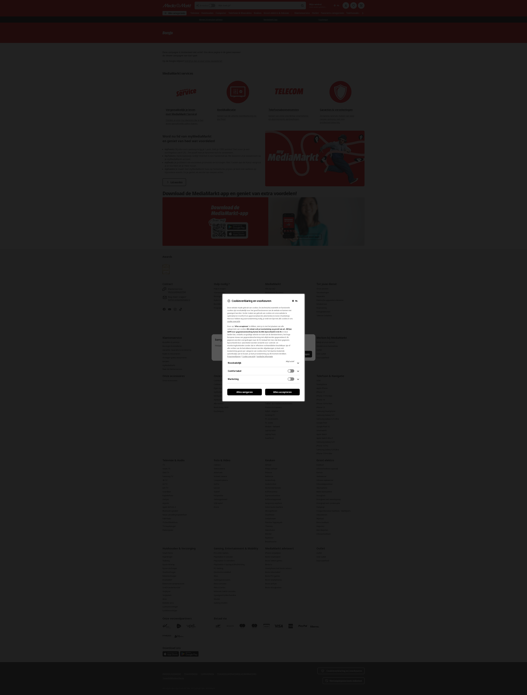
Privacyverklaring (233, 356)
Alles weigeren (244, 392)
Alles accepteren (282, 392)
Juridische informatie (265, 356)
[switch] (291, 371)
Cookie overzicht (248, 356)
